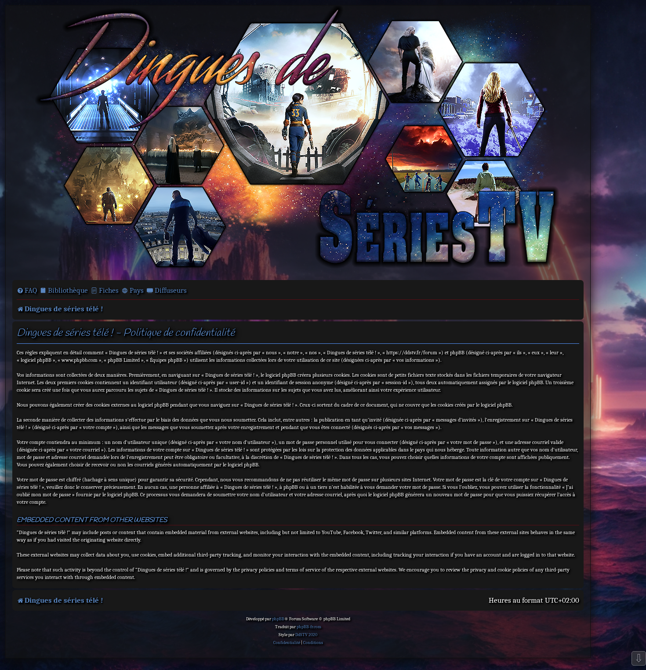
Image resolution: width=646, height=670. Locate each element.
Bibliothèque (68, 290)
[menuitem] (27, 291)
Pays (137, 290)
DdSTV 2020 (306, 634)
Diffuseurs (171, 290)
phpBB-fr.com (309, 627)
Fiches (109, 290)
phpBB (278, 619)
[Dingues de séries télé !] (298, 142)
